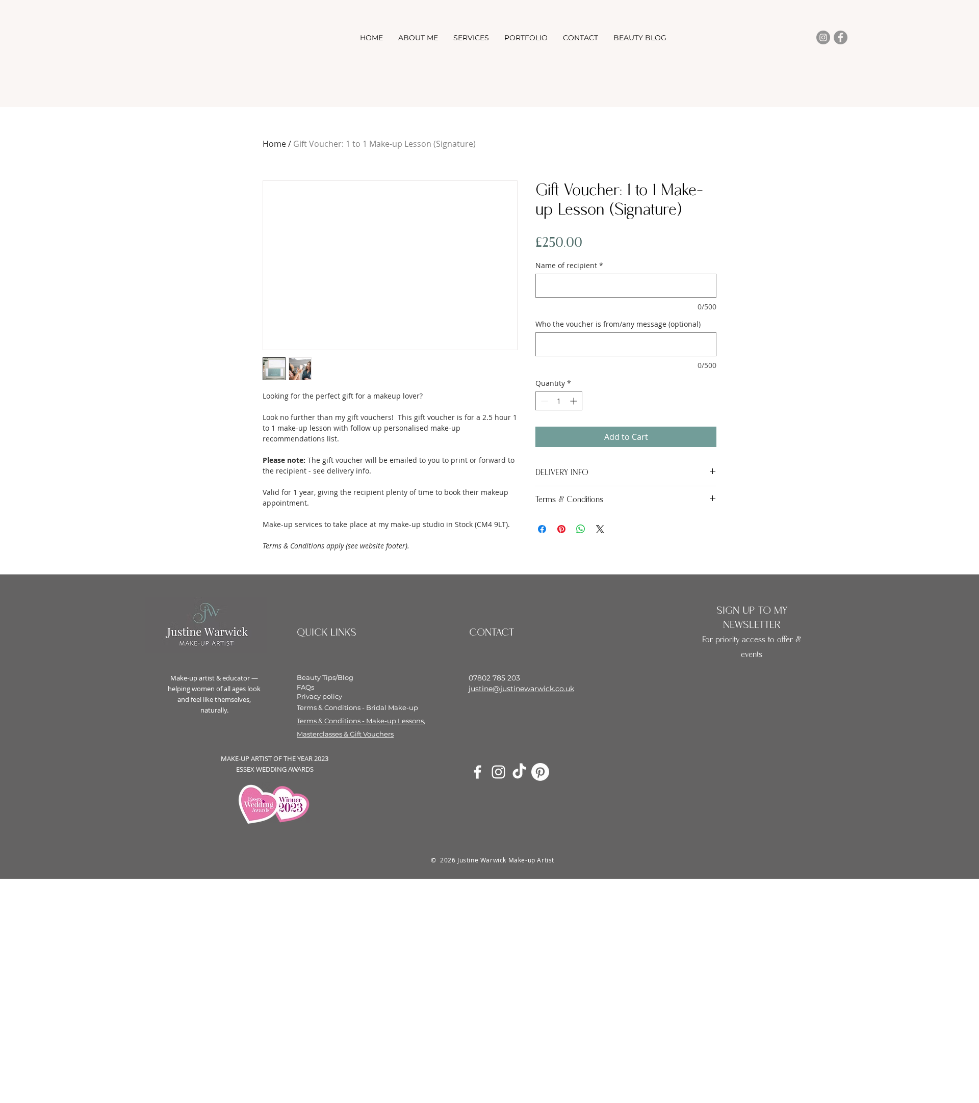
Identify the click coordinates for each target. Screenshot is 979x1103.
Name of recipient (569, 265)
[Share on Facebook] (542, 529)
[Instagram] (823, 37)
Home (274, 143)
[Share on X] (600, 529)
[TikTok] (519, 772)
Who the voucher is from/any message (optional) (618, 324)
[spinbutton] (559, 401)
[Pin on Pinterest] (561, 529)
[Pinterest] (540, 772)
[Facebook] (840, 37)
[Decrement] (543, 401)
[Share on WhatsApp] (581, 529)
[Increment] (574, 401)
